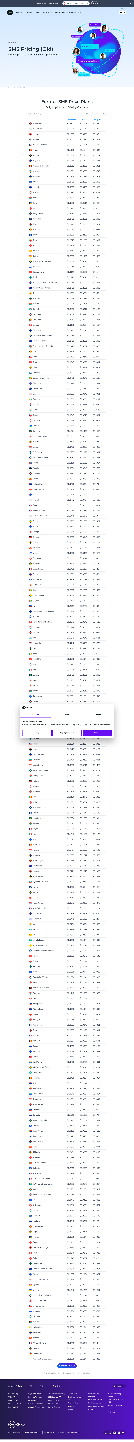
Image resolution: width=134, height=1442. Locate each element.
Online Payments (14, 1404)
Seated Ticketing (54, 1407)
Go (94, 3)
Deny (37, 733)
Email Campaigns (94, 1403)
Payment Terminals (35, 1397)
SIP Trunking (13, 1394)
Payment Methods (35, 1394)
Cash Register (73, 1403)
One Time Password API (115, 1400)
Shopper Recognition (36, 1407)
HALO (90, 1409)
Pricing (80, 13)
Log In (123, 8)
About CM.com (16, 1386)
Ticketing (111, 1412)
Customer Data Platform (93, 1395)
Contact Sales (66, 1366)
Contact (57, 1386)
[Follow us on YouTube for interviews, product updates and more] (123, 1432)
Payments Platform (115, 1405)
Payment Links (13, 1407)
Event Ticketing (53, 1400)
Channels (71, 1406)
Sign (109, 1409)
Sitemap (61, 1432)
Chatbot (71, 1409)
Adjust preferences (67, 733)
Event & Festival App (96, 1406)
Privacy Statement (15, 1432)
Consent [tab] (35, 714)
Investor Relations (73, 1432)
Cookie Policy (49, 1432)
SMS (17, 88)
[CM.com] (10, 12)
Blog (32, 1386)
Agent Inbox (72, 1394)
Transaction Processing (56, 1394)
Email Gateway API (95, 1399)
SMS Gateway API (55, 1397)
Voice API (11, 1397)
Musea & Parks (53, 1404)
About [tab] (98, 714)
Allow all (97, 733)
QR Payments (33, 1400)
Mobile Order (13, 1400)
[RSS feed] (119, 1432)
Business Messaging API (75, 1398)
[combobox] (58, 114)
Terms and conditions (33, 1432)
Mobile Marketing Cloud (114, 1395)
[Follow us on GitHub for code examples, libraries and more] (106, 1432)
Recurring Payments (35, 1404)
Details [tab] (67, 714)
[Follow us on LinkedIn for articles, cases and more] (114, 1432)
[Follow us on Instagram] (110, 1432)
